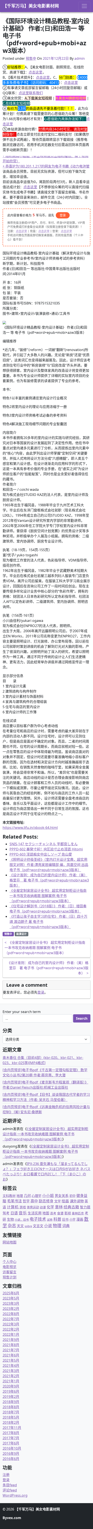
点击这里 (35, 72)
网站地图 (9, 1242)
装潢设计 (21, 934)
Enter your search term (22, 1011)
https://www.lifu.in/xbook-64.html (30, 827)
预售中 (31, 58)
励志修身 (46, 1200)
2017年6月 (11, 1443)
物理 (57, 1225)
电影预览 (9, 1266)
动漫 (43, 1207)
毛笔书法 (14, 1200)
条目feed (10, 1485)
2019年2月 (11, 1396)
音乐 (23, 1212)
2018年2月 (11, 1422)
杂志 (12, 1225)
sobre (28, 1226)
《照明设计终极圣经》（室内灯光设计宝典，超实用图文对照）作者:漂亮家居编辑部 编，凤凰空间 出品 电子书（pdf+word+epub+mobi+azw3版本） (49, 864)
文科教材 (9, 1195)
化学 (50, 1206)
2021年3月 (11, 1370)
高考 (53, 1213)
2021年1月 (11, 1381)
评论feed (10, 1490)
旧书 (65, 1219)
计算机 (13, 1206)
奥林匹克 (78, 1213)
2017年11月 (12, 1427)
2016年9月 (11, 1453)
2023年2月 (11, 1308)
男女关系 (62, 1195)
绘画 (65, 1200)
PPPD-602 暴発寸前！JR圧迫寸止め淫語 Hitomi (46, 849)
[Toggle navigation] (84, 6)
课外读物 (77, 1201)
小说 (48, 1225)
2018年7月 (11, 1412)
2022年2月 (11, 1329)
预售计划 (9, 1277)
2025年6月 (11, 1293)
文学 (57, 1201)
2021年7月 (11, 1350)
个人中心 (9, 1261)
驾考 (6, 1213)
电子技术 (38, 1219)
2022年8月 (11, 1313)
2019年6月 (11, 1391)
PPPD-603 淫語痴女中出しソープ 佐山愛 (41, 854)
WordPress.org (15, 1495)
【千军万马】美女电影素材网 (31, 6)
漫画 (79, 1219)
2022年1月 (11, 1334)
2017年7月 (11, 1438)
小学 (72, 1219)
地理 (19, 1195)
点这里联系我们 (31, 93)
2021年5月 (11, 1360)
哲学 (26, 1201)
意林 (59, 1206)
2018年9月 (11, 1401)
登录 (63, 215)
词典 (66, 1225)
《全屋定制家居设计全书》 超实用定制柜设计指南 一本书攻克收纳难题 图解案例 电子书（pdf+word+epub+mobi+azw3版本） (48, 895)
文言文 (38, 1225)
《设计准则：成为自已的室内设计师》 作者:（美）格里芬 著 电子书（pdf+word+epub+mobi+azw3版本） (49, 880)
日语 (14, 1212)
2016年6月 (11, 1458)
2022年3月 (11, 1324)
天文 (20, 1225)
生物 (10, 1219)
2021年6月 (11, 1355)
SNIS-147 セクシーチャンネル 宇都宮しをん (44, 844)
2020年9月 (11, 1386)
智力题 (85, 1207)
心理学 (36, 1195)
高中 (34, 1200)
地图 (45, 1213)
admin (79, 58)
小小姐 (48, 1195)
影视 (67, 1213)
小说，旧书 (22, 1220)
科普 (57, 1219)
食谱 (60, 1213)
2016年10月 (12, 1448)
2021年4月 (11, 1365)
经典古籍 (71, 1206)
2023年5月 (11, 1298)
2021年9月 (11, 1339)
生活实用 (35, 1213)
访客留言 (9, 1272)
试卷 (50, 1220)
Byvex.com (12, 1517)
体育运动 (33, 1207)
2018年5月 (11, 1417)
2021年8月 (11, 1344)
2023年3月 (11, 1303)
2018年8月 (11, 1407)
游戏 (22, 1207)
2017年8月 (11, 1432)
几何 (27, 1195)
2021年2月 (11, 1376)
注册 (6, 1474)
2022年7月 (11, 1319)
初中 (72, 1196)
